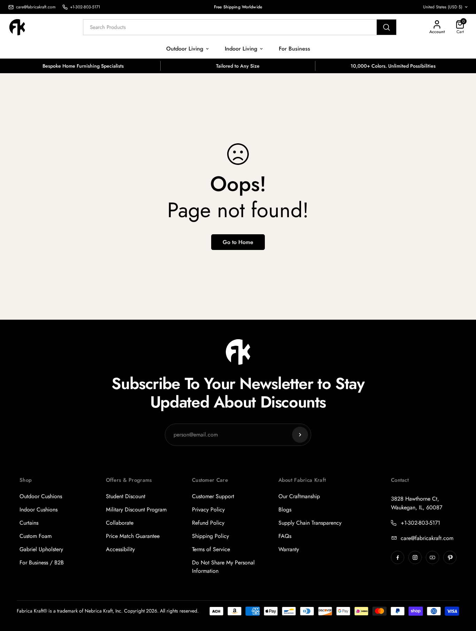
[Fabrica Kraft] (20, 27)
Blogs (284, 509)
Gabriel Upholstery (41, 549)
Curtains (29, 523)
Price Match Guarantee (133, 536)
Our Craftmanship (299, 496)
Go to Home (238, 242)
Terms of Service (211, 549)
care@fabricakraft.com (427, 538)
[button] (460, 27)
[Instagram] (415, 557)
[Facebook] (397, 557)
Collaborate (119, 523)
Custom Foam (36, 536)
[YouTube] (432, 557)
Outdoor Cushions (41, 496)
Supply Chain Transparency (309, 523)
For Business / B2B (42, 562)
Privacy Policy (208, 509)
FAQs (284, 536)
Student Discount (125, 496)
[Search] (386, 27)
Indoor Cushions (38, 509)
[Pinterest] (449, 557)
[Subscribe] (300, 435)
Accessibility (120, 549)
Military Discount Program (136, 509)
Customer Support (213, 496)
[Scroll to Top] (462, 593)
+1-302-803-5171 (420, 523)
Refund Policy (208, 523)
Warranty (288, 549)
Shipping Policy (210, 536)
